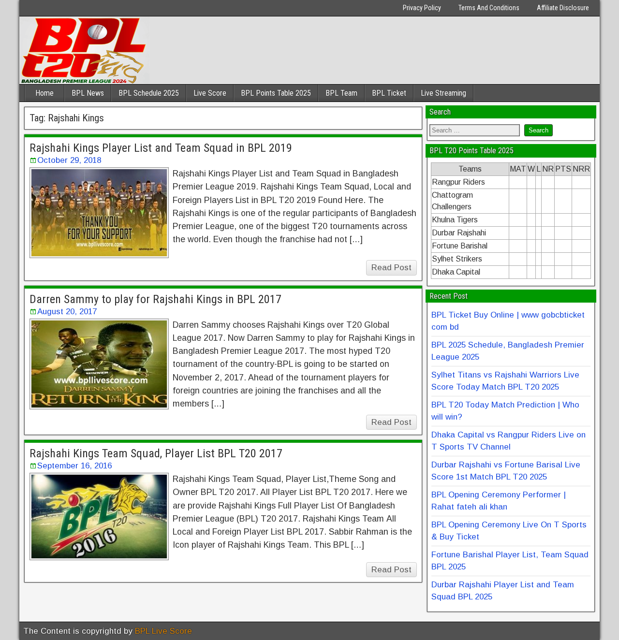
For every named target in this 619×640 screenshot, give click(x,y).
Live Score (209, 93)
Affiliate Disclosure (563, 8)
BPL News (88, 93)
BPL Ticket (389, 93)
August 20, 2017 (67, 311)
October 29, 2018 (69, 160)
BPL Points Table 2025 (276, 93)
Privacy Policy (422, 8)
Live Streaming (443, 93)
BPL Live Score (163, 631)
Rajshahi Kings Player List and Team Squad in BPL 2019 (160, 148)
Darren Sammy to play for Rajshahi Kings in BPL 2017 (155, 299)
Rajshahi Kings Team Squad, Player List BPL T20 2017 (155, 453)
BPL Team (341, 93)
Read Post (391, 267)
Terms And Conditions (488, 8)
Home (44, 93)
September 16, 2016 (74, 465)
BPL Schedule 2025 (148, 93)
